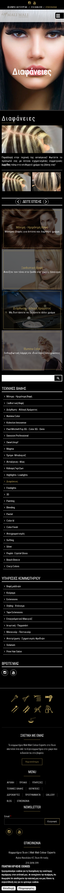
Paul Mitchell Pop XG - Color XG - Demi (25, 429)
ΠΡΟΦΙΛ (23, 782)
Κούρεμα (10, 592)
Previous (18, 201)
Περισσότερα (32, 762)
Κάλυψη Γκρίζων (14, 468)
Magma (10, 448)
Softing (10, 540)
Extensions (12, 599)
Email (7, 816)
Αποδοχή (8, 888)
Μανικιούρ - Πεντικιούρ (18, 632)
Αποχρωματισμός (15, 533)
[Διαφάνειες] (16, 181)
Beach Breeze (13, 559)
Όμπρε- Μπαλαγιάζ (16, 455)
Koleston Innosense (16, 422)
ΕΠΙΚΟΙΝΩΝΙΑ (51, 7)
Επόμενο (46, 201)
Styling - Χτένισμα (15, 605)
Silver (9, 546)
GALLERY (50, 794)
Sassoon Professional (17, 435)
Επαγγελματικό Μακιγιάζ (19, 618)
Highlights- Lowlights (17, 475)
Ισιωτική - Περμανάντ (17, 625)
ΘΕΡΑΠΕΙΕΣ (34, 788)
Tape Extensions (14, 612)
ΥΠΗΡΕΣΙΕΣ (37, 782)
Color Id (10, 520)
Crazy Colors (12, 566)
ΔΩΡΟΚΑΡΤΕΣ (13, 794)
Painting (10, 501)
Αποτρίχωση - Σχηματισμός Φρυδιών (25, 638)
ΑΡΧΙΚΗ (10, 782)
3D (7, 494)
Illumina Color (32, 349)
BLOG (9, 801)
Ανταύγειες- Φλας (15, 461)
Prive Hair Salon (14, 651)
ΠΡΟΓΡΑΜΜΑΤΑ (33, 794)
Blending (10, 507)
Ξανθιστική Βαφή (32, 268)
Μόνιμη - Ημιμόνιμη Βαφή (32, 227)
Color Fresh (12, 527)
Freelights (11, 488)
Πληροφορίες (26, 888)
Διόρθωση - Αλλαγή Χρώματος (32, 308)
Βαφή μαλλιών (13, 586)
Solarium (10, 645)
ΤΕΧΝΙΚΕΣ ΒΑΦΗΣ (15, 788)
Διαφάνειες (12, 481)
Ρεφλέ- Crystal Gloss (17, 553)
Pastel (9, 514)
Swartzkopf (12, 442)
